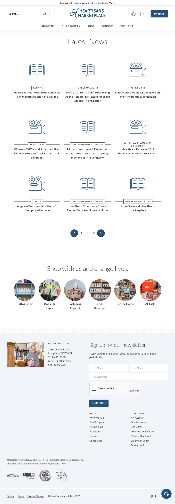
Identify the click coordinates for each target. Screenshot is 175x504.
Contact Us (95, 440)
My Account (137, 417)
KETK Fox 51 (138, 87)
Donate (159, 13)
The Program (96, 422)
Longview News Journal (87, 144)
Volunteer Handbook (142, 431)
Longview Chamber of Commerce (138, 144)
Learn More (108, 2)
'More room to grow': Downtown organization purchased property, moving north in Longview (87, 153)
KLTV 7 (37, 87)
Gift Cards (137, 426)
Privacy (10, 496)
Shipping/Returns (35, 496)
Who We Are (96, 417)
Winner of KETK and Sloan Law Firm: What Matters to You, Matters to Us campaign (37, 153)
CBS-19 (37, 201)
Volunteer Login (140, 440)
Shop (91, 26)
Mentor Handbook (141, 436)
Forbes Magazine (87, 87)
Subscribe (99, 403)
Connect (107, 26)
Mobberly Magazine (138, 201)
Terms (21, 496)
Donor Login (138, 445)
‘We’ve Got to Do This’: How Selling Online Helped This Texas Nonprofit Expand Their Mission (87, 96)
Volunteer (95, 431)
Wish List (126, 26)
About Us (48, 26)
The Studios (96, 426)
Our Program (71, 26)
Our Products (138, 422)
